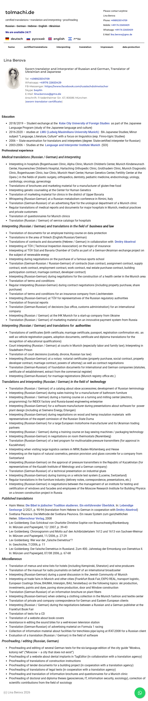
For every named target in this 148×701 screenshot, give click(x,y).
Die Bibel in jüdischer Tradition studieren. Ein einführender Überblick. (70, 505)
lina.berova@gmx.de (122, 34)
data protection (131, 47)
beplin (38, 90)
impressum (107, 47)
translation (85, 47)
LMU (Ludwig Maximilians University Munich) (69, 132)
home (11, 47)
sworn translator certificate (44, 101)
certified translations (35, 47)
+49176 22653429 (120, 25)
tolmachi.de (19, 12)
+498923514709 (119, 20)
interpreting (63, 47)
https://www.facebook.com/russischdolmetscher (76, 86)
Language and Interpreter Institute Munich (72, 145)
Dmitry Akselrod (125, 241)
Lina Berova (15, 60)
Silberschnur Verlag (31, 518)
